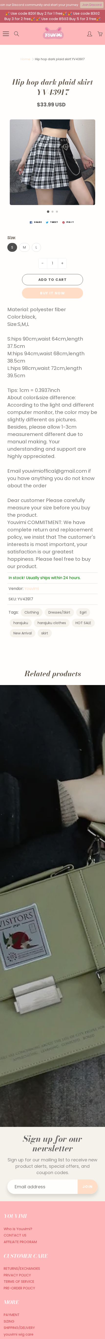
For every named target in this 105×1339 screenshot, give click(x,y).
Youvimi (31, 588)
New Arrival (22, 633)
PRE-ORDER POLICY (19, 1288)
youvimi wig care (18, 1334)
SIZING (9, 1321)
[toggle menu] (5, 33)
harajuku (20, 622)
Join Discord (92, 5)
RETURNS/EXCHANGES (22, 1268)
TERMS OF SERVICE (19, 1281)
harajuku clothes (52, 622)
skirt (44, 633)
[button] (48, 211)
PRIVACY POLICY (17, 1275)
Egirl (83, 612)
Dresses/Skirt (59, 612)
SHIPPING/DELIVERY (19, 1327)
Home (25, 59)
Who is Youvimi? (18, 1228)
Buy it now (52, 293)
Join (88, 1186)
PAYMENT (12, 1314)
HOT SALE (83, 622)
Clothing (31, 612)
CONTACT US (15, 1235)
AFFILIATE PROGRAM (20, 1241)
